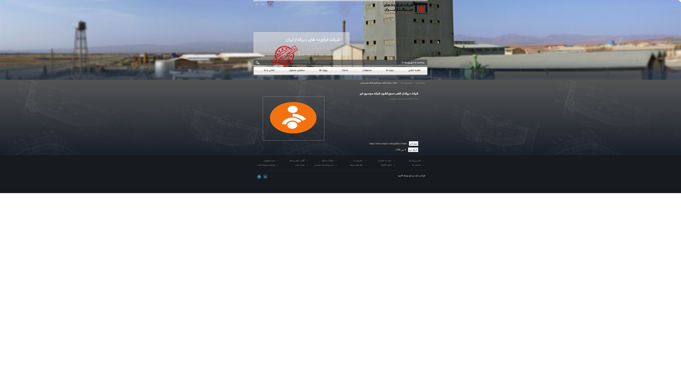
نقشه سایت (299, 165)
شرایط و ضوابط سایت (266, 165)
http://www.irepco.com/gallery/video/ (388, 143)
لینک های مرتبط (356, 165)
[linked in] (265, 176)
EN (263, 4)
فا (270, 5)
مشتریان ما (358, 160)
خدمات (345, 70)
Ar (257, 4)
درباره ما (390, 70)
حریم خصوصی (269, 160)
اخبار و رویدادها (415, 160)
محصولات (367, 70)
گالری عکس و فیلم (296, 160)
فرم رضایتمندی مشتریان (324, 165)
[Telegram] (259, 176)
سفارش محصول (297, 70)
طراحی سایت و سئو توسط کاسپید (411, 175)
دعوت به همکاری (385, 160)
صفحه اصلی (414, 70)
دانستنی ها (416, 165)
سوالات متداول (328, 160)
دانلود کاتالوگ (386, 165)
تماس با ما (269, 70)
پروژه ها (323, 70)
